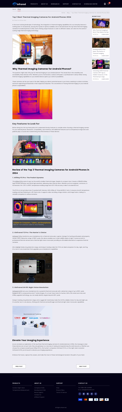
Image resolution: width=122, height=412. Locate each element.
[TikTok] (87, 393)
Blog (19, 9)
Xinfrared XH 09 (17, 291)
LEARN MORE (105, 34)
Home (63, 13)
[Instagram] (83, 393)
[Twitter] (95, 393)
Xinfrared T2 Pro (17, 236)
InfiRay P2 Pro (19, 181)
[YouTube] (91, 393)
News (14, 9)
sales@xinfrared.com (88, 390)
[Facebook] (79, 393)
